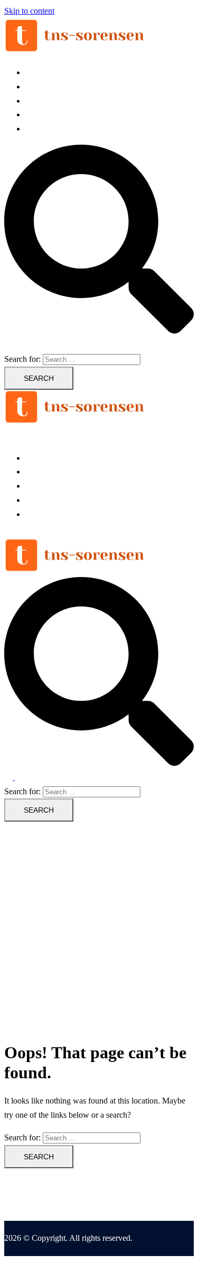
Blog (33, 128)
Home (35, 72)
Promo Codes (48, 114)
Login (35, 86)
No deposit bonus (54, 100)
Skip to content (29, 10)
